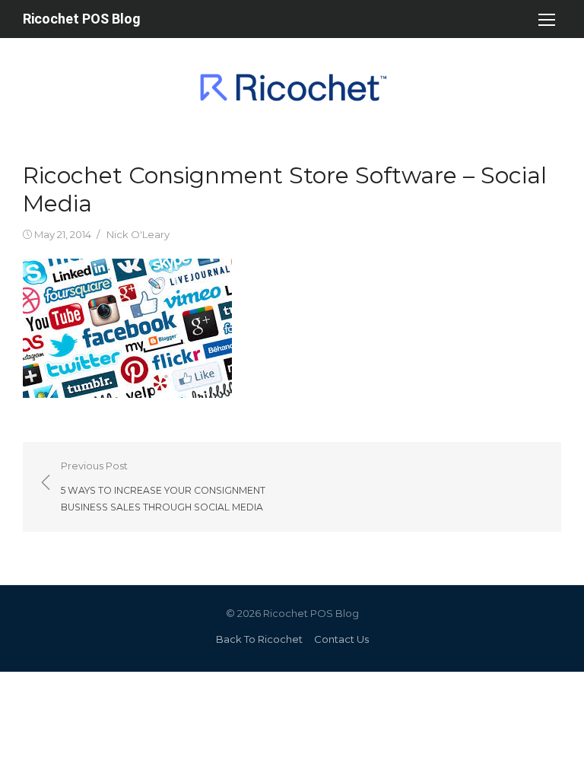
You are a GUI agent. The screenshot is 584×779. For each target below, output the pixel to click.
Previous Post (163, 485)
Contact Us (341, 639)
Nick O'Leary (138, 234)
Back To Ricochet (259, 639)
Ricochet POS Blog (82, 19)
